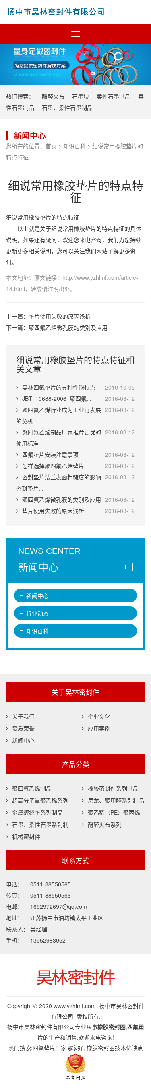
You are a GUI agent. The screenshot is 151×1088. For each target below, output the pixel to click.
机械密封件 (26, 836)
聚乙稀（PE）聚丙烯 (114, 812)
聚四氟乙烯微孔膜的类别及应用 (68, 327)
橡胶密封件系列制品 (113, 788)
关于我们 (23, 716)
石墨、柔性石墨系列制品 (37, 825)
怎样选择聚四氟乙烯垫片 (53, 466)
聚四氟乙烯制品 (32, 788)
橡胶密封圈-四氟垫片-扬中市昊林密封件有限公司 (75, 12)
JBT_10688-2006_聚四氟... (56, 398)
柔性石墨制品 (113, 96)
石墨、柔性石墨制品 (67, 107)
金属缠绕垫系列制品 (37, 812)
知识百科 (74, 146)
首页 (51, 146)
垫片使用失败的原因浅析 (60, 316)
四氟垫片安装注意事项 (50, 454)
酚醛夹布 (53, 96)
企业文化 (99, 716)
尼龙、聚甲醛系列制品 (116, 800)
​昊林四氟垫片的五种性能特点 (58, 387)
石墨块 (80, 96)
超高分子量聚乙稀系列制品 (37, 801)
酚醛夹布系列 (105, 824)
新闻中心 (37, 595)
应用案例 (99, 728)
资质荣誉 (23, 728)
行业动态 (37, 613)
